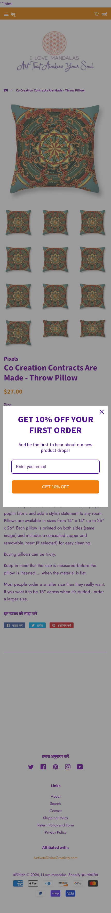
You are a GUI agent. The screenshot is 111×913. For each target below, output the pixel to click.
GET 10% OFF (55, 487)
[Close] (102, 412)
